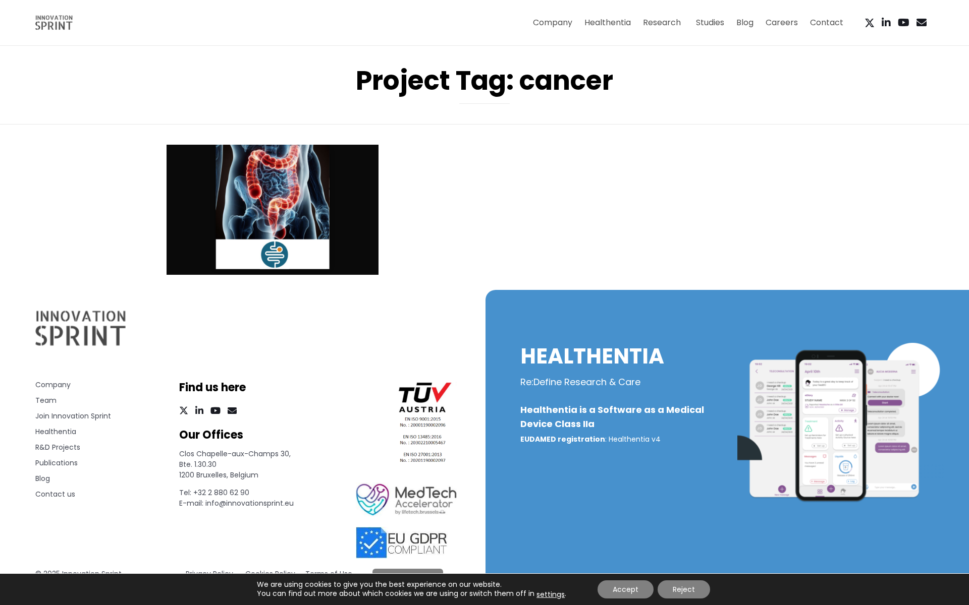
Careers (782, 22)
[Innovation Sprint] (54, 22)
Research (662, 22)
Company (552, 22)
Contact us (55, 494)
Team (46, 400)
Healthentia (607, 22)
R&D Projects (57, 447)
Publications (56, 463)
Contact (826, 22)
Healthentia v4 (635, 439)
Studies (710, 22)
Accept (625, 589)
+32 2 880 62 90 (221, 493)
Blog (744, 22)
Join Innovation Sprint (73, 416)
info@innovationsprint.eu (249, 503)
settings (550, 594)
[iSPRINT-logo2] (80, 344)
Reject (684, 589)
